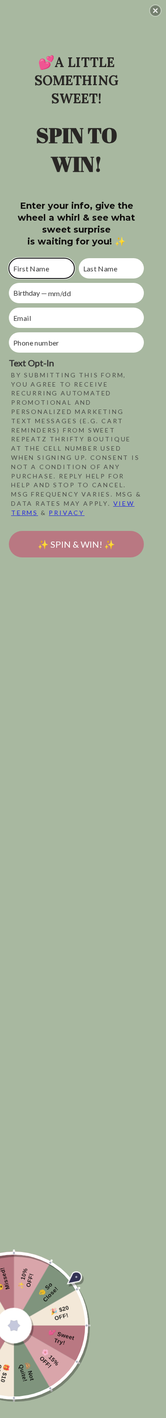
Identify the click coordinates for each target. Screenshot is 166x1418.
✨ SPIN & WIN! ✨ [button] (76, 544)
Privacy (67, 512)
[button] (155, 10)
